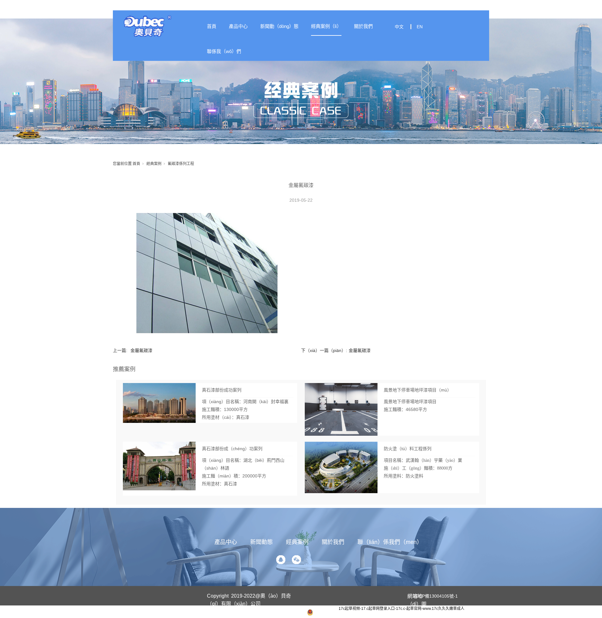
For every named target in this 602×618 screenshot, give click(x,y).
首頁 (211, 26)
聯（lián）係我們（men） (389, 542)
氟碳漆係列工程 (181, 164)
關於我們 (363, 26)
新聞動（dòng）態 (279, 26)
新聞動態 (261, 542)
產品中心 (238, 26)
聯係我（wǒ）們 (224, 51)
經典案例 (153, 164)
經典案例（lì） (326, 26)
